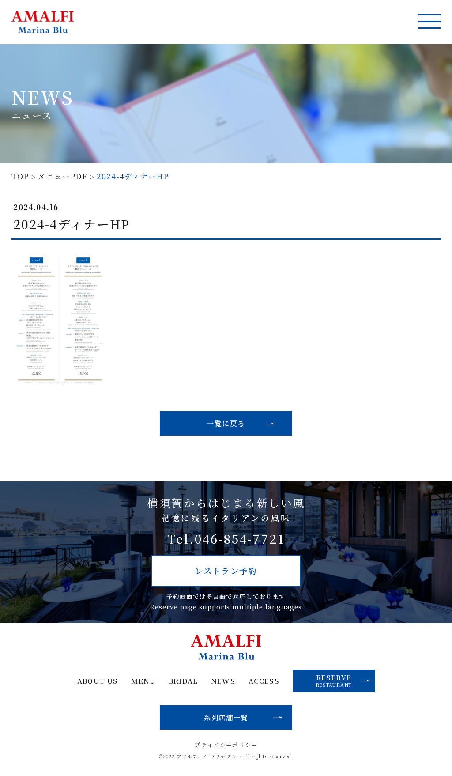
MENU (143, 681)
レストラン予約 (226, 570)
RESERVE (334, 680)
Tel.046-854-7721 (225, 539)
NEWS (223, 681)
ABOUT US (97, 681)
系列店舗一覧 (226, 717)
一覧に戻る (226, 423)
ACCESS (264, 681)
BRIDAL (183, 681)
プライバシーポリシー (225, 745)
